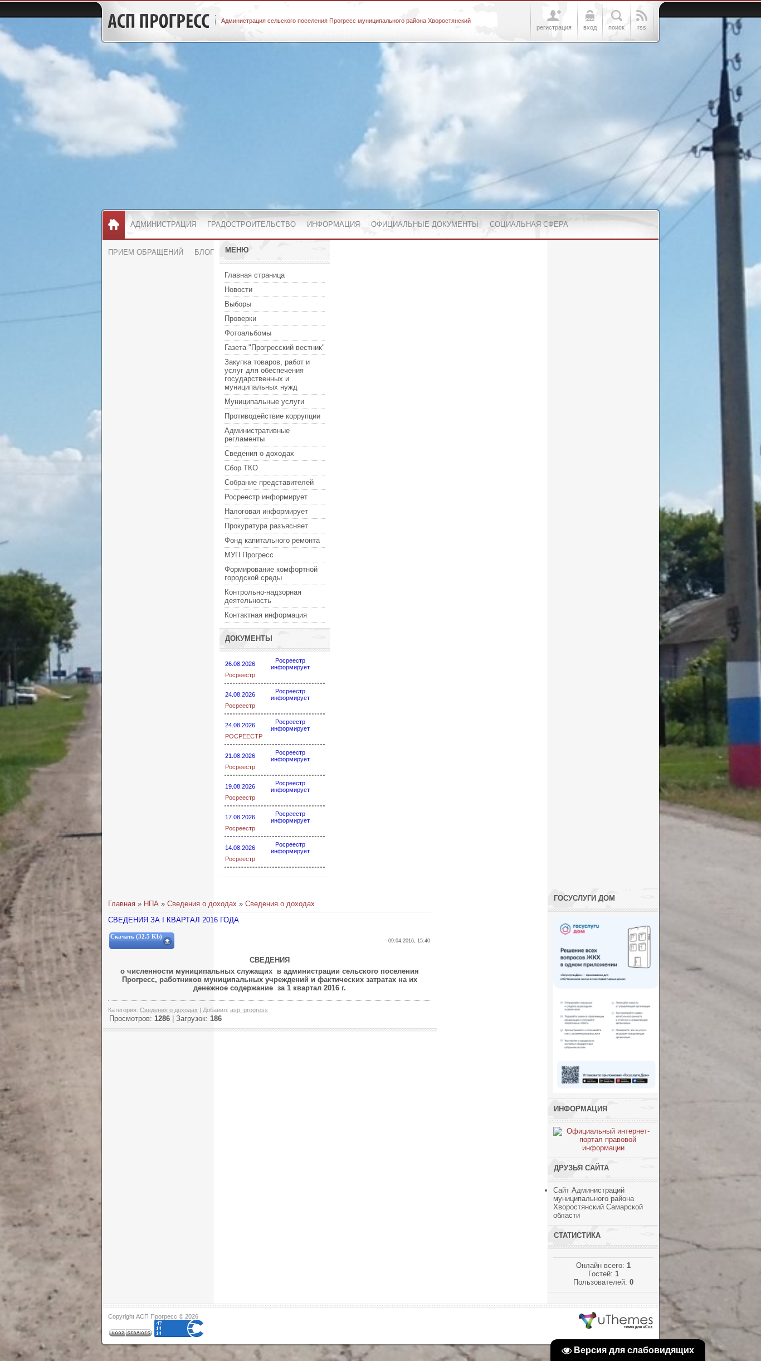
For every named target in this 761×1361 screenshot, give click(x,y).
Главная (121, 904)
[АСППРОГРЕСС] (158, 21)
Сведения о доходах (202, 904)
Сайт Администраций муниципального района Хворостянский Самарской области (598, 1202)
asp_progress (249, 1010)
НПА (151, 904)
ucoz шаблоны (616, 1321)
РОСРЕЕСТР (243, 736)
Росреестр (240, 675)
